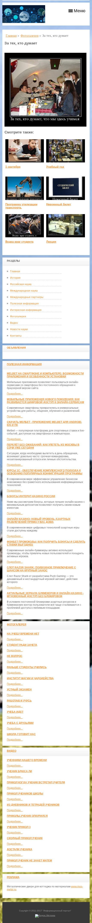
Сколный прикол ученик (25, 838)
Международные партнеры (26, 297)
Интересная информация (26, 310)
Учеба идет (15, 711)
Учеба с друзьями (20, 723)
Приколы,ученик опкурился (27, 815)
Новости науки (19, 329)
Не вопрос (14, 656)
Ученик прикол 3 (19, 827)
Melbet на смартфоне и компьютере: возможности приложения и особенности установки (45, 375)
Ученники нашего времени (27, 760)
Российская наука (20, 284)
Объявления (16, 347)
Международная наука (24, 290)
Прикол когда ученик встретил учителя (36, 782)
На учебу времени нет (23, 633)
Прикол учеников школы (25, 793)
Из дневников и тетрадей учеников (33, 804)
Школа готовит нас (21, 734)
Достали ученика (19, 849)
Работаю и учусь (19, 700)
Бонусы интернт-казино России (31, 496)
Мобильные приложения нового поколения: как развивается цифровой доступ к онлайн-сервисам (45, 401)
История (15, 277)
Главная (15, 271)
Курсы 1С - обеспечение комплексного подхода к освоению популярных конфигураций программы (44, 472)
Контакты (16, 335)
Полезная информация (24, 303)
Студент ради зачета (22, 644)
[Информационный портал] (23, 14)
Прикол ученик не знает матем (29, 860)
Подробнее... (15, 393)
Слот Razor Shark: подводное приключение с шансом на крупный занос (41, 569)
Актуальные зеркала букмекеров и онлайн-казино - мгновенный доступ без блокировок (45, 595)
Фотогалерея (18, 316)
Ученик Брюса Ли (19, 771)
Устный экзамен (19, 689)
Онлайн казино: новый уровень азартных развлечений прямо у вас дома (38, 520)
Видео (14, 322)
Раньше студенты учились (27, 667)
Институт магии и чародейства (30, 678)
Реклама (13, 877)
